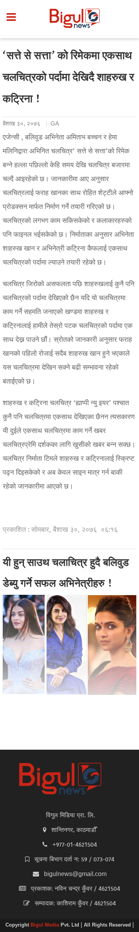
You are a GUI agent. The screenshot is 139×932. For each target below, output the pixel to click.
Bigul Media (46, 925)
